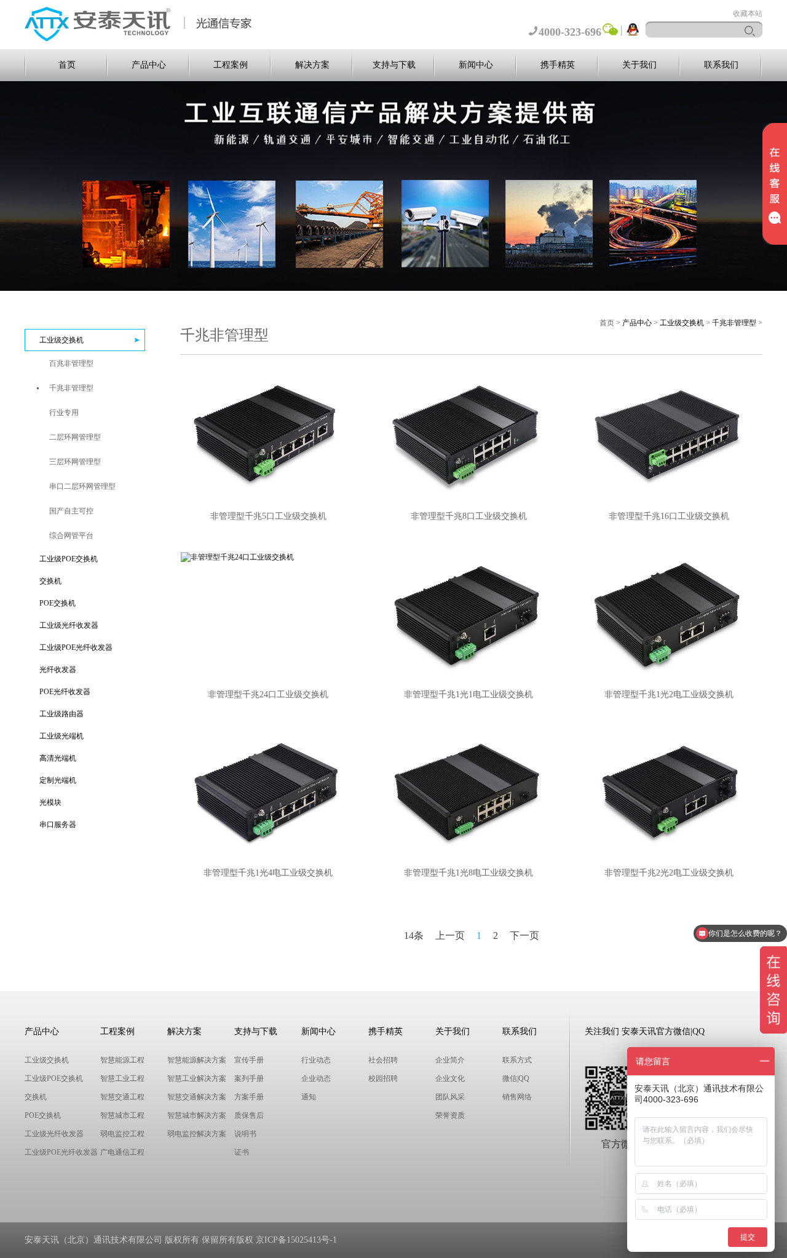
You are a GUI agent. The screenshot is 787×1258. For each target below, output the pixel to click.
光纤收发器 (57, 669)
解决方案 (312, 64)
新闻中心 (476, 64)
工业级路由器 (61, 714)
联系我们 (721, 64)
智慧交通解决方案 (196, 1097)
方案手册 (249, 1097)
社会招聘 (383, 1060)
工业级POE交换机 (68, 559)
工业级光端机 (61, 736)
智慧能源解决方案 (196, 1060)
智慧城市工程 (122, 1115)
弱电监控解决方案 (196, 1133)
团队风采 (450, 1097)
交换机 (50, 581)
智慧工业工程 (122, 1078)
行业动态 (316, 1060)
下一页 (524, 935)
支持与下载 (394, 64)
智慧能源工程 (122, 1060)
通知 (308, 1097)
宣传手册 (249, 1060)
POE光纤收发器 (64, 691)
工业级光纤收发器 (68, 625)
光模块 (50, 802)
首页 (67, 64)
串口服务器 (57, 824)
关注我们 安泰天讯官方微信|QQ (645, 1031)
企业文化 (450, 1078)
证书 (241, 1152)
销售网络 (517, 1097)
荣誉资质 (450, 1115)
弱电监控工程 (122, 1133)
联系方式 (517, 1060)
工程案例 (230, 64)
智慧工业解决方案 (196, 1078)
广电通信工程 (122, 1152)
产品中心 (149, 64)
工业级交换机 (61, 340)
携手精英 (557, 64)
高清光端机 (57, 758)
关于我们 (639, 64)
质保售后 (249, 1115)
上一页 (450, 935)
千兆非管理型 (734, 322)
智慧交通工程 (122, 1097)
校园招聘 (383, 1078)
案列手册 (249, 1078)
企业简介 (450, 1060)
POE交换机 (57, 603)
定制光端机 (57, 780)
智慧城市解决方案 (196, 1115)
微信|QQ (515, 1078)
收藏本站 (747, 13)
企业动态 (316, 1078)
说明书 (245, 1133)
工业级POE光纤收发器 (76, 647)
